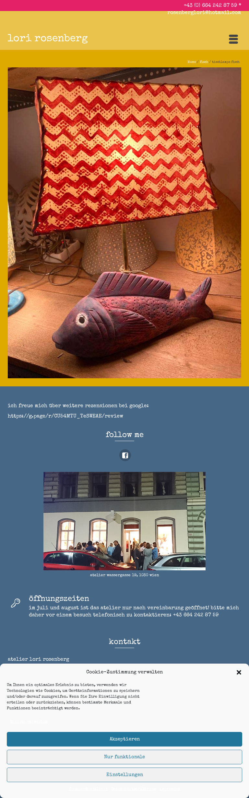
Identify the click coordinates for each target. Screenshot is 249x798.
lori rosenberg (48, 39)
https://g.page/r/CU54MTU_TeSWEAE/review (65, 416)
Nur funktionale (124, 757)
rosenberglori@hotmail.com (204, 13)
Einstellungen (124, 774)
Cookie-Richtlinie (88, 789)
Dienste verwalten (28, 722)
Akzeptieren (125, 739)
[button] (239, 672)
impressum (170, 789)
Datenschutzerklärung (133, 789)
